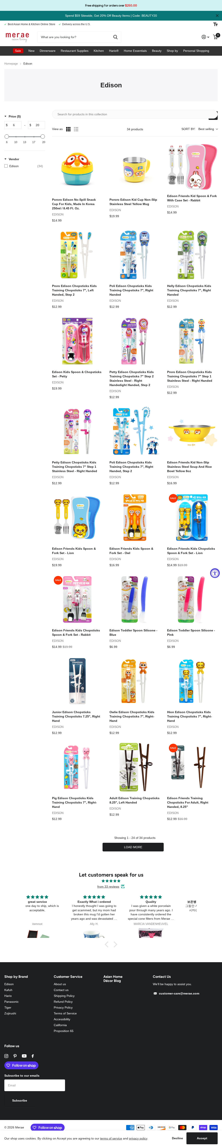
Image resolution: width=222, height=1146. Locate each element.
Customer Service (68, 977)
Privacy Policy (63, 1007)
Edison (9, 984)
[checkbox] (23, 166)
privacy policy (138, 1138)
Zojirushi (10, 1013)
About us (60, 984)
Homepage (11, 63)
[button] (108, 944)
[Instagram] (6, 1056)
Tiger (7, 1007)
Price (15, 116)
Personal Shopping (196, 50)
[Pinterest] (15, 1056)
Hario (8, 996)
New (31, 50)
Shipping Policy (64, 996)
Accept (202, 1138)
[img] (111, 881)
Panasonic (11, 1001)
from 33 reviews (108, 886)
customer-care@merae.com (179, 993)
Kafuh (8, 990)
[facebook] (33, 1056)
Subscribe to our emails (21, 1075)
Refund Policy (63, 1001)
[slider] (7, 136)
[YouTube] (24, 1056)
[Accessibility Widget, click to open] (215, 573)
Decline (177, 1138)
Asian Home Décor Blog (112, 979)
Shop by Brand (16, 977)
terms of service (111, 1138)
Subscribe (20, 1100)
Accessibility (62, 1019)
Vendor (14, 159)
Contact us (61, 990)
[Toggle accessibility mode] (215, 24)
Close (217, 16)
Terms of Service (65, 1013)
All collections (18, 51)
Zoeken (115, 37)
